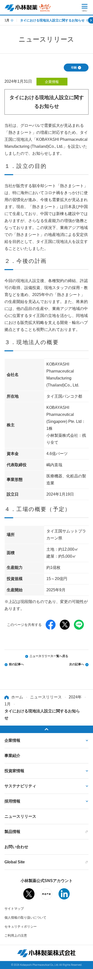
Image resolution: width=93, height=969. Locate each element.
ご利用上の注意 (15, 935)
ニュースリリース (46, 697)
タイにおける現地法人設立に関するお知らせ (52, 20)
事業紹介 (12, 755)
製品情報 (12, 831)
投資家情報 (14, 771)
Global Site (14, 862)
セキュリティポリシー (20, 926)
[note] (46, 896)
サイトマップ (14, 908)
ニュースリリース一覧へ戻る (49, 656)
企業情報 (12, 740)
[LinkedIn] (64, 896)
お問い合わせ (16, 847)
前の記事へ (16, 664)
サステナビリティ (20, 786)
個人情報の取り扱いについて (25, 917)
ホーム (17, 697)
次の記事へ (76, 664)
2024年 (75, 697)
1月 (6, 20)
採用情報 (12, 801)
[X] (28, 896)
